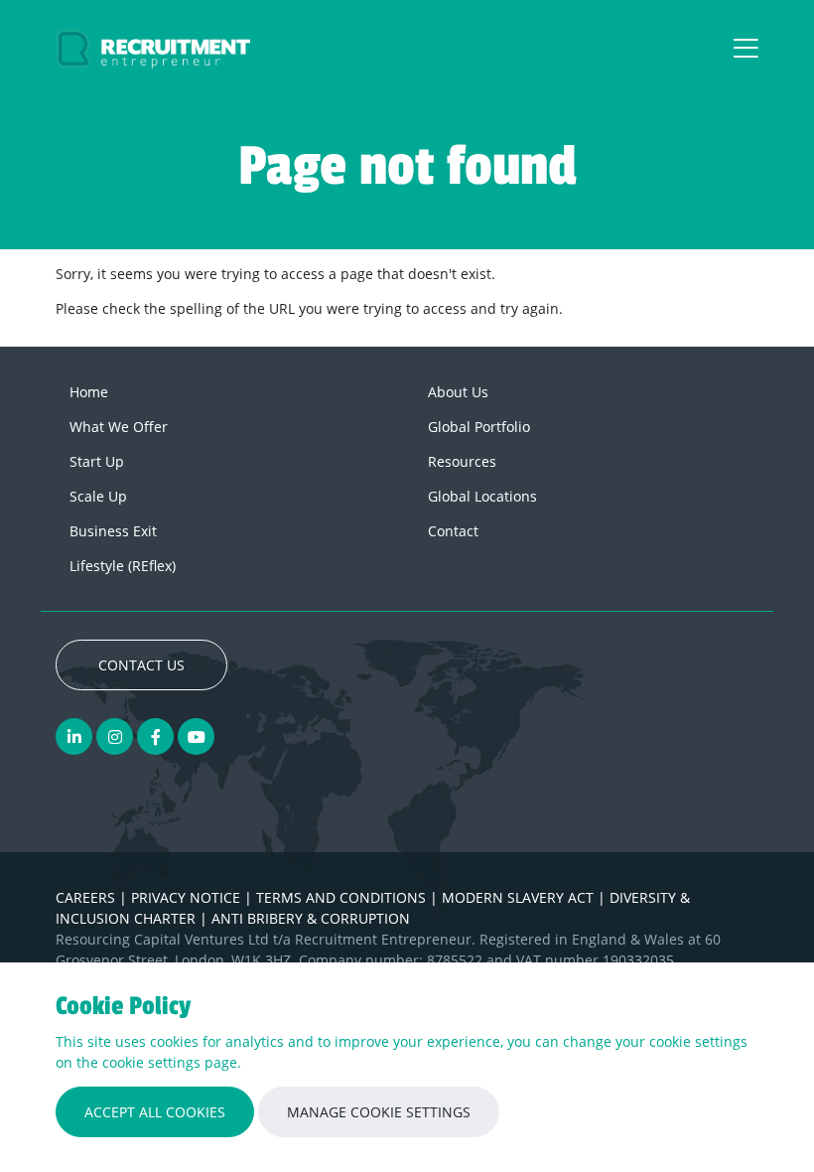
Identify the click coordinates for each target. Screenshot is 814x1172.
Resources (462, 461)
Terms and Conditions (343, 897)
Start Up (96, 461)
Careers (87, 897)
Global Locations (482, 496)
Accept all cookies (154, 1111)
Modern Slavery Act (520, 897)
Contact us (141, 665)
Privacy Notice (187, 897)
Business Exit (113, 530)
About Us (458, 391)
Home (88, 391)
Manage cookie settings (379, 1111)
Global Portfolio (479, 426)
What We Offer (118, 426)
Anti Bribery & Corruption (310, 918)
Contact (453, 530)
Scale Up (98, 496)
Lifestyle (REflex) (122, 565)
